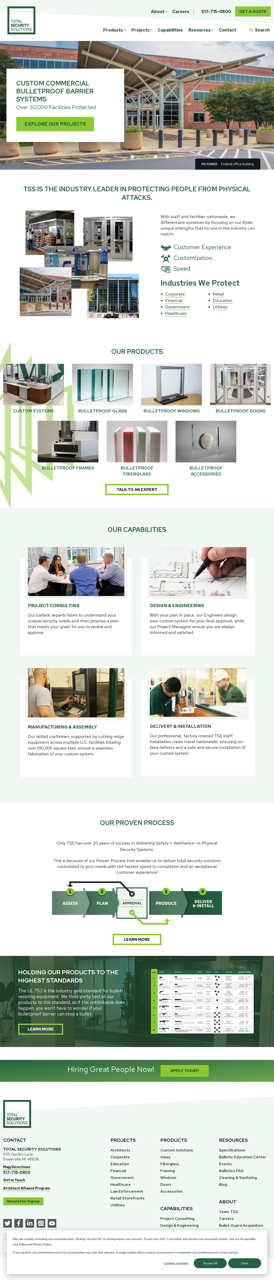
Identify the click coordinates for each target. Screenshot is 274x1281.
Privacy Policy (42, 1244)
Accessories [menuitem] (171, 1191)
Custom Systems (33, 411)
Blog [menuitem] (223, 1184)
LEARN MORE (41, 1029)
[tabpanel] (137, 105)
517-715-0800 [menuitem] (216, 11)
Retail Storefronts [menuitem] (127, 1198)
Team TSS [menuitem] (228, 1211)
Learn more (137, 939)
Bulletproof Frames (68, 468)
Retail (218, 294)
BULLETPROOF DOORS (240, 411)
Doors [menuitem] (165, 1184)
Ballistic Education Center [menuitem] (242, 1156)
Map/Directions (16, 1167)
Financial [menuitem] (118, 1170)
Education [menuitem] (119, 1163)
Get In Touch (14, 1180)
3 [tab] (156, 157)
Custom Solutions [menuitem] (176, 1150)
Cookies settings (176, 1263)
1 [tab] (132, 157)
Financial (174, 300)
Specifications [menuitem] (232, 1150)
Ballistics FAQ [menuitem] (231, 1170)
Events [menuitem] (225, 1163)
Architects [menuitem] (120, 1150)
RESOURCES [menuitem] (233, 1140)
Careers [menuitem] (180, 11)
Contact (227, 30)
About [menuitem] (157, 11)
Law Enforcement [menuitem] (126, 1191)
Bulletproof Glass (102, 411)
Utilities (220, 307)
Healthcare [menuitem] (120, 1184)
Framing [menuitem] (167, 1170)
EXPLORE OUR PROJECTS (55, 124)
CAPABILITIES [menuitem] (176, 1209)
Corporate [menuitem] (120, 1156)
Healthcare (176, 313)
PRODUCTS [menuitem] (173, 1140)
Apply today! (184, 1070)
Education (222, 300)
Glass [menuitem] (165, 1156)
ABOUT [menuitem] (227, 1202)
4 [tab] (167, 157)
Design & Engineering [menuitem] (179, 1225)
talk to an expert (137, 489)
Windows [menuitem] (168, 1177)
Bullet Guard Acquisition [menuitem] (241, 1225)
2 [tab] (144, 157)
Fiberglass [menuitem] (169, 1163)
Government (177, 307)
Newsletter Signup (23, 1201)
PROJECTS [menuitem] (123, 1140)
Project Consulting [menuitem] (177, 1218)
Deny (244, 1263)
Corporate (175, 294)
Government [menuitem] (122, 1177)
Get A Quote (253, 11)
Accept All (210, 1263)
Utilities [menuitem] (117, 1205)
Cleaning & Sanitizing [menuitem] (238, 1177)
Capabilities (170, 30)
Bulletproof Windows (171, 411)
